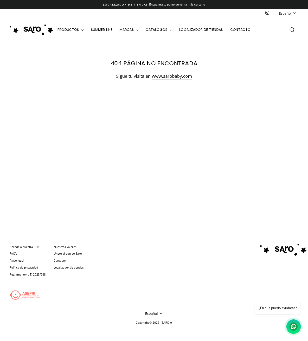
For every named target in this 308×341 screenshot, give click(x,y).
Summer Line (101, 29)
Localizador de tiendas (201, 29)
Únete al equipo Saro (68, 253)
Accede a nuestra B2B (24, 247)
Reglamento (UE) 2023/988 (28, 274)
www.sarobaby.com (172, 76)
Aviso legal (17, 260)
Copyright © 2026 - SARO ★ (154, 323)
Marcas (127, 29)
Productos (69, 29)
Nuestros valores (65, 247)
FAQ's (13, 253)
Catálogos (157, 29)
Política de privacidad (24, 267)
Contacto (240, 29)
